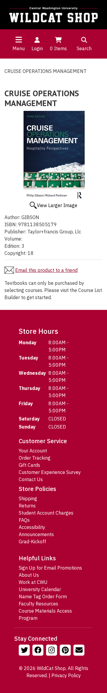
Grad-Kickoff (32, 541)
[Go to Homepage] (53, 14)
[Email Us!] (79, 651)
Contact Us (31, 479)
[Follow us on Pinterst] (66, 651)
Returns (27, 506)
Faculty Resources (38, 604)
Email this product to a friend (46, 270)
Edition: (12, 246)
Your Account (33, 451)
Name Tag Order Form (43, 596)
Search (84, 48)
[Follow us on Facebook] (38, 651)
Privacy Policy (66, 675)
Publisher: (15, 232)
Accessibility (32, 527)
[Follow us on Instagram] (52, 651)
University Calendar (40, 589)
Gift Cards (29, 465)
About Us (29, 575)
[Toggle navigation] (19, 39)
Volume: (13, 239)
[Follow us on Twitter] (25, 651)
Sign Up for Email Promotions (50, 568)
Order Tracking (35, 458)
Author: (12, 217)
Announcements (36, 534)
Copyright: (15, 253)
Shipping (28, 498)
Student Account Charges (46, 513)
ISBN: (10, 224)
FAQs (24, 520)
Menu (18, 48)
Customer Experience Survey (50, 472)
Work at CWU (33, 582)
